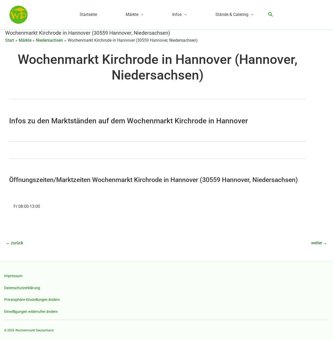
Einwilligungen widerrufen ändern (31, 311)
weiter (319, 242)
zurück (14, 242)
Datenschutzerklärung (22, 288)
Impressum (13, 276)
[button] (270, 15)
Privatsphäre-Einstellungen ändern (32, 300)
